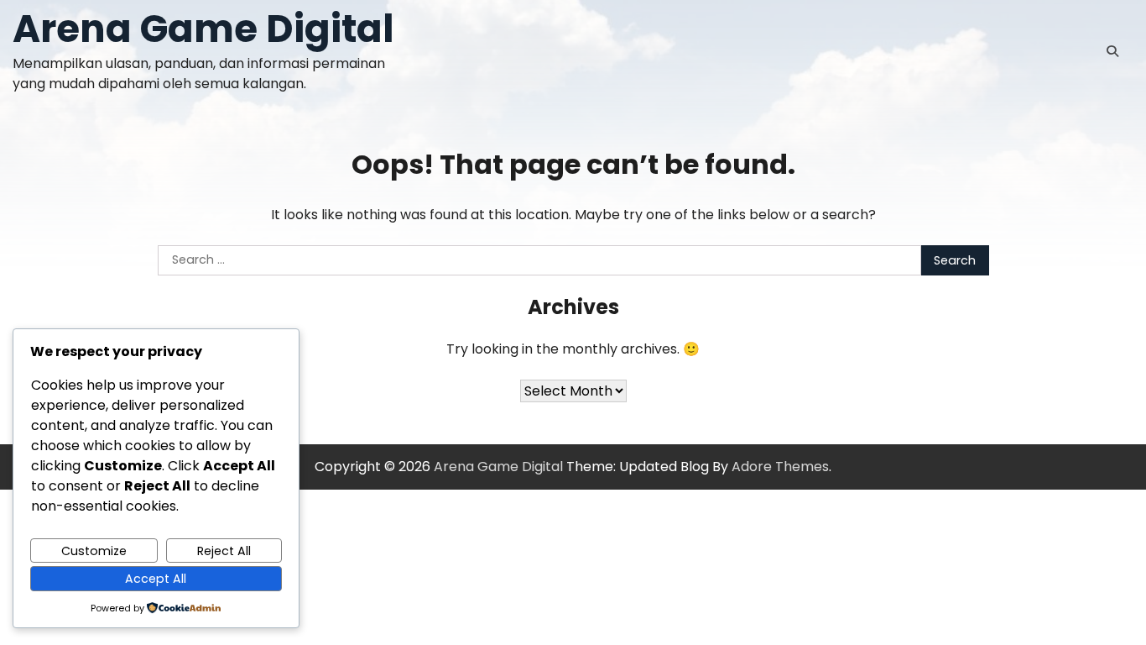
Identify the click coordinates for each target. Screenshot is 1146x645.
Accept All (155, 578)
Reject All (224, 551)
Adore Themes (780, 466)
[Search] (1112, 51)
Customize (94, 551)
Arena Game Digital (203, 29)
